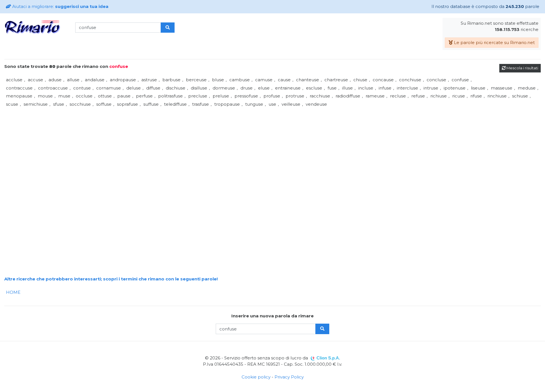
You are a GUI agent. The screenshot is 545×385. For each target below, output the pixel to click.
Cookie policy (256, 377)
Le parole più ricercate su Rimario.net (494, 42)
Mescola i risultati (522, 68)
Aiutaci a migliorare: (59, 6)
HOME (13, 292)
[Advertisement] (174, 148)
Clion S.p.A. (328, 357)
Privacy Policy (289, 377)
